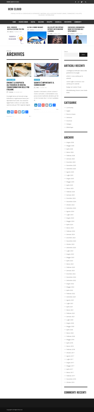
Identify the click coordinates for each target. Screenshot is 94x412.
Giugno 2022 (70, 284)
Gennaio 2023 (70, 270)
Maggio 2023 (70, 257)
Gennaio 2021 (70, 316)
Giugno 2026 (70, 142)
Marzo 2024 (70, 228)
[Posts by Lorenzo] (28, 30)
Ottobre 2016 (70, 382)
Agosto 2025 (70, 172)
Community (69, 107)
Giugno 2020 (70, 323)
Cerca (66, 51)
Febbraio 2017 (70, 376)
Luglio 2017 (69, 359)
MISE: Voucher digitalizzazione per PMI (15, 28)
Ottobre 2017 (70, 353)
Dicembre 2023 (70, 238)
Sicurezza (69, 121)
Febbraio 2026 (70, 155)
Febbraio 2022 (70, 293)
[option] (17, 35)
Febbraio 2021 (70, 313)
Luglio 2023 (69, 251)
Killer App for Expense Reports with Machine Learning (55, 29)
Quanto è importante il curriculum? (44, 83)
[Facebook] (75, 2)
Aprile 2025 (69, 185)
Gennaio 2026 (70, 159)
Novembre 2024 (71, 201)
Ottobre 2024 (70, 205)
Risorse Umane (11, 80)
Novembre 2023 (71, 241)
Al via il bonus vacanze (35, 27)
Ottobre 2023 (70, 244)
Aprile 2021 (69, 307)
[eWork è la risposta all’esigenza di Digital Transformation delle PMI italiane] (16, 69)
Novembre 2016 (71, 379)
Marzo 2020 (70, 333)
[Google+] (78, 2)
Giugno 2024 (70, 218)
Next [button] (88, 36)
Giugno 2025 (70, 178)
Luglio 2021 (69, 303)
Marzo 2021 (70, 310)
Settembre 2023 (71, 247)
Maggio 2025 (70, 182)
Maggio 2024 (70, 221)
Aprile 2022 (69, 290)
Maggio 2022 (70, 287)
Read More (9, 116)
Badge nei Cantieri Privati (73, 87)
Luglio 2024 (69, 215)
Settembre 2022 (71, 280)
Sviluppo (68, 124)
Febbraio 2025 (70, 192)
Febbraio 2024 (70, 231)
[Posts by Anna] (34, 87)
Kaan (51, 33)
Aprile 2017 (69, 369)
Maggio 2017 (70, 366)
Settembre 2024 (71, 208)
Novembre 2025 (71, 165)
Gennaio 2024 (70, 234)
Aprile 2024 (69, 224)
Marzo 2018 (70, 346)
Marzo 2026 (70, 152)
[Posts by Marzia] (8, 31)
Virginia (11, 92)
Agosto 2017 (70, 356)
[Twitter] (81, 2)
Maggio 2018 (70, 339)
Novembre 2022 (71, 277)
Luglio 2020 (69, 320)
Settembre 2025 (71, 169)
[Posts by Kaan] (48, 33)
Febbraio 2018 (70, 349)
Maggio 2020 (70, 326)
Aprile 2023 (69, 261)
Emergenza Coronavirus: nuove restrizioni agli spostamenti (76, 29)
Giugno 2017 (70, 362)
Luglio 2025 (69, 175)
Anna (37, 87)
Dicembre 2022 (70, 274)
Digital (68, 111)
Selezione (36, 80)
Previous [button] (5, 36)
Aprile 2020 (69, 330)
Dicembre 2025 (70, 162)
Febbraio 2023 (70, 267)
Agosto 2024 (70, 211)
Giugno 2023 (70, 254)
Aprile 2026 (69, 149)
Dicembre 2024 (70, 198)
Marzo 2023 (70, 264)
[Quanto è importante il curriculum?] (43, 69)
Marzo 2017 (70, 372)
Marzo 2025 (70, 188)
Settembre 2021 (71, 297)
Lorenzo (32, 30)
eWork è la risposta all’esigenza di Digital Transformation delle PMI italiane (18, 86)
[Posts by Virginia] (7, 92)
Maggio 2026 (70, 146)
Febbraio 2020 (70, 336)
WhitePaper (69, 127)
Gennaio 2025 (70, 195)
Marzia (11, 31)
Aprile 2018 (69, 343)
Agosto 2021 (70, 300)
